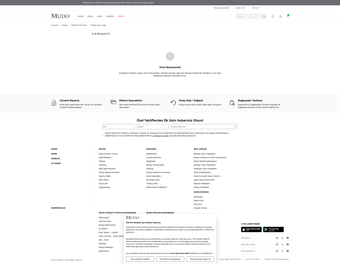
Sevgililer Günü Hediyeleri (205, 168)
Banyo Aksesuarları (107, 225)
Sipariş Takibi (105, 176)
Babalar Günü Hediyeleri (205, 153)
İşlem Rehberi (105, 157)
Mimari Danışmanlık (221, 8)
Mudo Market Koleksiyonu (205, 161)
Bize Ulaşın (104, 179)
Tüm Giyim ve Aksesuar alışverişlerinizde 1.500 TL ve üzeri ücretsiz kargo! (170, 2)
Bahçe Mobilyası (106, 247)
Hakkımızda (151, 153)
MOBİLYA (110, 16)
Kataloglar (198, 196)
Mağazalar (151, 161)
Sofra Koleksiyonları (202, 172)
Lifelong (149, 168)
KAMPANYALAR (58, 208)
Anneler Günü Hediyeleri (205, 165)
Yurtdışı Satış (152, 183)
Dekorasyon (104, 217)
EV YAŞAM (56, 163)
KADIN (81, 16)
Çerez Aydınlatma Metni (230, 259)
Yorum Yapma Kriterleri (109, 172)
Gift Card (255, 8)
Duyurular (103, 183)
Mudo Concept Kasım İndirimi (207, 176)
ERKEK (90, 16)
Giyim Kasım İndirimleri (204, 179)
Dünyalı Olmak (200, 208)
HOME (99, 16)
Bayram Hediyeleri (202, 183)
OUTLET (121, 16)
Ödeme (102, 161)
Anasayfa (54, 25)
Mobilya (65, 25)
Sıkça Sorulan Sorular (108, 153)
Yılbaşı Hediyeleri (201, 187)
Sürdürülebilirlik (153, 157)
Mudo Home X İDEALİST (156, 187)
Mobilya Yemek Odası (79, 25)
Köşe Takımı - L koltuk (108, 232)
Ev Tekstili (103, 228)
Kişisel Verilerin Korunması (158, 172)
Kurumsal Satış (153, 179)
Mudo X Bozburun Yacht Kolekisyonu (210, 157)
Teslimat (102, 165)
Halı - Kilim (104, 240)
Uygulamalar (104, 187)
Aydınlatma (104, 251)
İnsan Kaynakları (153, 176)
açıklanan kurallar (161, 135)
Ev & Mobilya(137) (101, 33)
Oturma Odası (105, 221)
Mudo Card (240, 8)
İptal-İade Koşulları (107, 168)
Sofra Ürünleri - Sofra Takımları (112, 236)
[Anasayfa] (60, 16)
